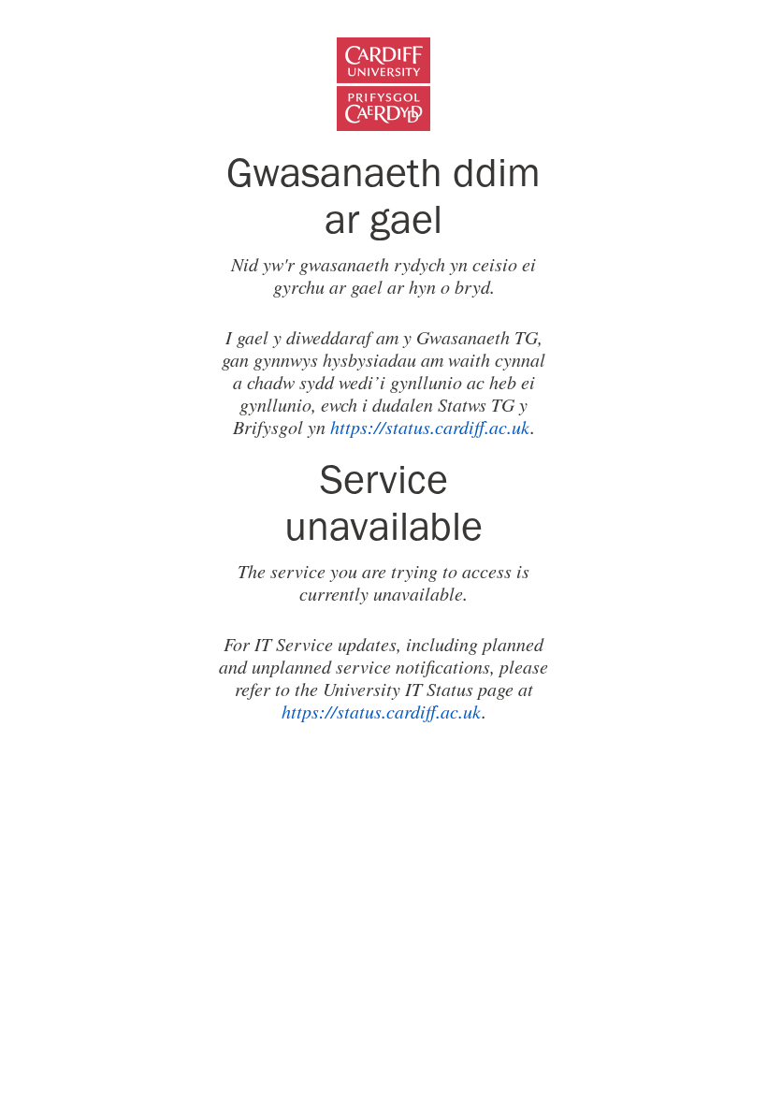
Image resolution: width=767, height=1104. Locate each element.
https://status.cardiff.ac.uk (430, 426)
